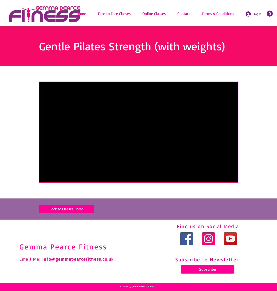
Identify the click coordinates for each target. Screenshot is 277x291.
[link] (270, 14)
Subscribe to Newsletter (207, 259)
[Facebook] (186, 238)
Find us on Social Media (208, 226)
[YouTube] (230, 238)
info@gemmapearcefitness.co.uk (78, 259)
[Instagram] (208, 238)
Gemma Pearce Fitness (63, 246)
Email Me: (30, 259)
